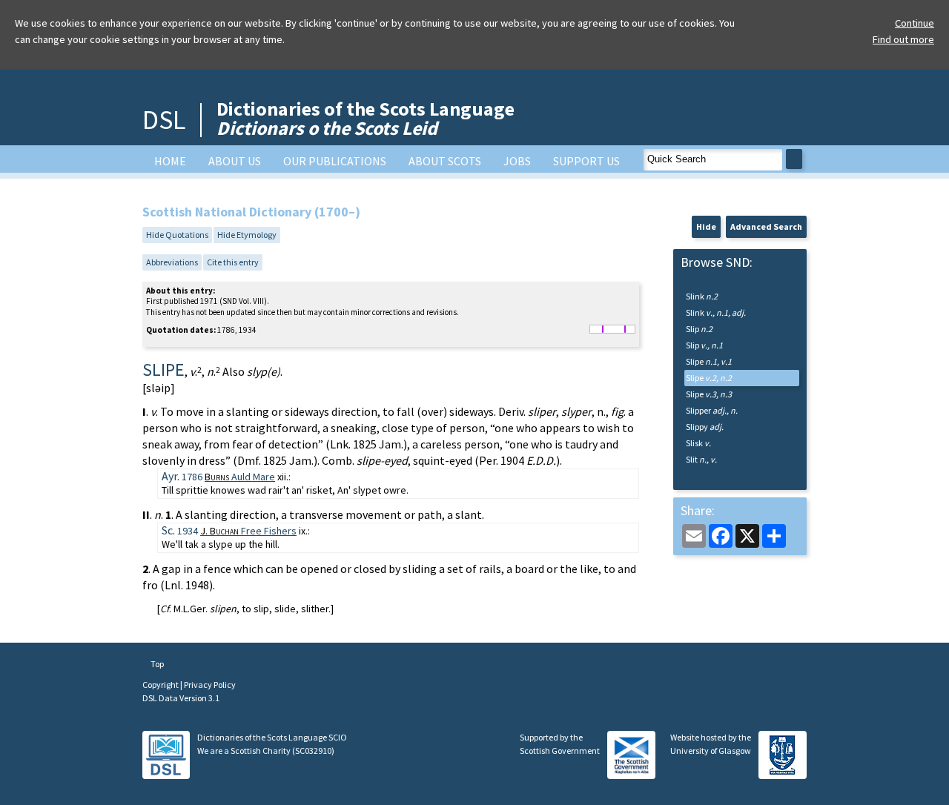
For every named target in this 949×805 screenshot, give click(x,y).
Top (156, 663)
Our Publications (334, 160)
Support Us (586, 160)
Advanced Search (766, 226)
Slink (702, 296)
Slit (701, 459)
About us (234, 160)
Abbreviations (172, 262)
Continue (914, 23)
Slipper (712, 410)
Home (170, 160)
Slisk (698, 442)
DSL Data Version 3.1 (180, 697)
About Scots (445, 160)
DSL (163, 119)
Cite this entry (233, 262)
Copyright (161, 684)
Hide (706, 226)
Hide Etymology (247, 234)
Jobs (517, 160)
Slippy (705, 426)
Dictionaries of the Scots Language (365, 118)
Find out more (903, 39)
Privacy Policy (210, 684)
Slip (699, 328)
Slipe (709, 361)
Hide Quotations (177, 234)
